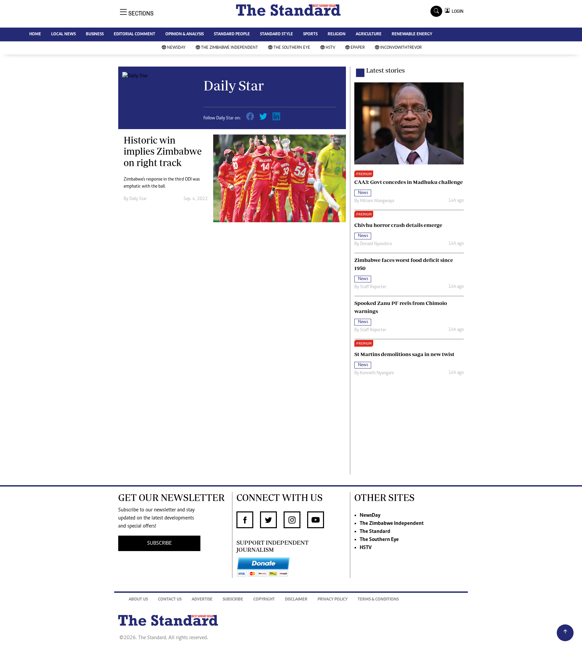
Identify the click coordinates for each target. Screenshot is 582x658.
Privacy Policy (333, 599)
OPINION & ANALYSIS (184, 34)
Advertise (202, 599)
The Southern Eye (291, 48)
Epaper (358, 48)
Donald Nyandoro (376, 244)
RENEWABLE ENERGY (412, 34)
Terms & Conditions (378, 599)
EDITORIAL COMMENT (134, 34)
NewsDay (176, 48)
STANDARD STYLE (276, 34)
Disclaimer (296, 599)
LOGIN (456, 11)
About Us (138, 599)
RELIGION (337, 34)
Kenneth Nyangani (377, 373)
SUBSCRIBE (159, 543)
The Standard (375, 531)
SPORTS (310, 34)
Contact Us (170, 599)
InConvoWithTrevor (401, 48)
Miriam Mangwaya (377, 201)
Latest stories (385, 70)
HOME (35, 34)
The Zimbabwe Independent (229, 48)
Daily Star (138, 199)
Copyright (264, 599)
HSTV (330, 48)
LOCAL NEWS (63, 34)
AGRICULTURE (369, 34)
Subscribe (233, 599)
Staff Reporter (373, 287)
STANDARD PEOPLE (232, 34)
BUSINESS (95, 34)
